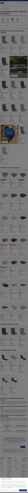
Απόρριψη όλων (14, 490)
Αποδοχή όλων (23, 490)
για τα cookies (10, 487)
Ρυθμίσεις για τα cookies (5, 490)
